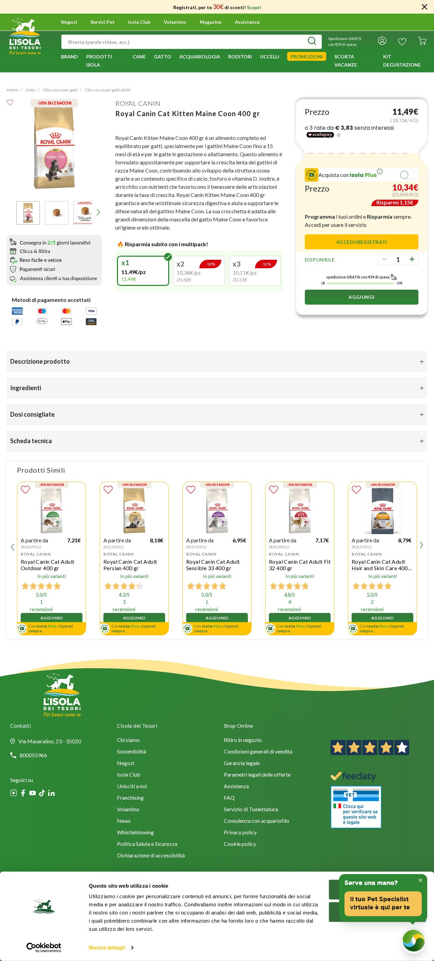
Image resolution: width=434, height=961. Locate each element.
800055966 (33, 755)
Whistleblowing (135, 832)
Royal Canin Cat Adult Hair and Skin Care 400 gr (380, 564)
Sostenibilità (131, 752)
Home (12, 89)
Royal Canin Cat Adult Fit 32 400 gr (300, 564)
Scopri (254, 7)
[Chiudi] (424, 7)
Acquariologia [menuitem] (199, 56)
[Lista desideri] (402, 42)
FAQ (229, 798)
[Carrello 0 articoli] (422, 42)
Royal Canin (137, 103)
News (124, 821)
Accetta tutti (377, 889)
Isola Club (128, 775)
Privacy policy (240, 832)
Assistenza (247, 22)
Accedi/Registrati (361, 242)
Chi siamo (128, 740)
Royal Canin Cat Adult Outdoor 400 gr (47, 564)
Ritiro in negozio (243, 740)
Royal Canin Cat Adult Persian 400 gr (130, 564)
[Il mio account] (382, 42)
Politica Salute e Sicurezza (147, 844)
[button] (28, 213)
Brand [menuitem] (69, 56)
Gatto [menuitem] (162, 56)
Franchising (130, 798)
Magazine (210, 22)
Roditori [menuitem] (240, 56)
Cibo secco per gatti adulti (108, 89)
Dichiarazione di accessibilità (151, 855)
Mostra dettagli (107, 947)
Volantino (175, 22)
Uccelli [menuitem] (269, 56)
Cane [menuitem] (139, 56)
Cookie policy (240, 844)
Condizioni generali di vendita (258, 752)
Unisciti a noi (132, 786)
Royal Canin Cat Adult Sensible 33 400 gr (213, 564)
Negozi (69, 22)
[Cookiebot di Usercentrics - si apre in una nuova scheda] (44, 948)
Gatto (30, 89)
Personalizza (373, 911)
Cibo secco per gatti (60, 89)
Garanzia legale (242, 763)
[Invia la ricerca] (312, 42)
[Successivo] (98, 212)
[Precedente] (10, 212)
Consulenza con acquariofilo (256, 821)
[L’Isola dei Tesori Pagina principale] (25, 35)
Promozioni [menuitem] (307, 56)
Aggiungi (362, 297)
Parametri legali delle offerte (257, 775)
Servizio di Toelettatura (251, 809)
